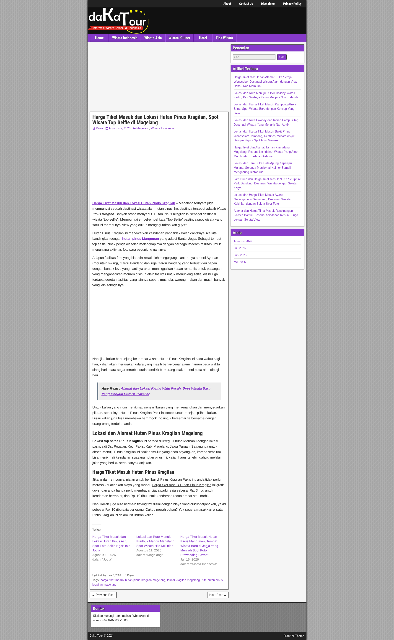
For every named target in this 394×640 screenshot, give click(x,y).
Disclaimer (268, 3)
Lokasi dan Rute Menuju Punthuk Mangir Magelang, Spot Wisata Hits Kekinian (155, 541)
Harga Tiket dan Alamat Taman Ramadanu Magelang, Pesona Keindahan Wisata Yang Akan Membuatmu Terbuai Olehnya (266, 152)
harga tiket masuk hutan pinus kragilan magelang (133, 580)
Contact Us (246, 3)
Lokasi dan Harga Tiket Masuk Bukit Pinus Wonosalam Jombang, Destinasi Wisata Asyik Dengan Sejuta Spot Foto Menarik (264, 136)
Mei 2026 (240, 262)
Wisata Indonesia (124, 38)
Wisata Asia (153, 38)
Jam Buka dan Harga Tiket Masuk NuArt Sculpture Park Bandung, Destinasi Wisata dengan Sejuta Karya (267, 183)
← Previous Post (103, 595)
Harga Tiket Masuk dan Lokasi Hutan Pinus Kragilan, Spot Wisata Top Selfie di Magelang (155, 120)
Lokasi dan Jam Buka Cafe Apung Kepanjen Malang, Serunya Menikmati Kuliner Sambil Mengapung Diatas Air (263, 167)
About (227, 3)
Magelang (142, 128)
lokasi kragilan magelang (183, 580)
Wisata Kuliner (179, 38)
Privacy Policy (292, 3)
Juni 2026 (240, 255)
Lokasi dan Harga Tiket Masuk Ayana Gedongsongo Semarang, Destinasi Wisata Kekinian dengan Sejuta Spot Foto (262, 199)
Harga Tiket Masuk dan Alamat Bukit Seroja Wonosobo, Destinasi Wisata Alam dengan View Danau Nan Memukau (265, 81)
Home (99, 38)
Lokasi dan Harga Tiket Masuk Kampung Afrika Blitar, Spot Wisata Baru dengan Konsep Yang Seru (265, 109)
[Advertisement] (159, 78)
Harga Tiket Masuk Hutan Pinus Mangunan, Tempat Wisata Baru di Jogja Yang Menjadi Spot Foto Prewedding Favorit (199, 546)
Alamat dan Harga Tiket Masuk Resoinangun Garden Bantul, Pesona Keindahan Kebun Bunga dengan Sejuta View (266, 215)
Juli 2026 (240, 248)
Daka (99, 128)
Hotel (203, 38)
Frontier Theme (294, 636)
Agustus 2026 (243, 241)
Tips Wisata (224, 38)
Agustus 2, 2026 (119, 128)
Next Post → (217, 595)
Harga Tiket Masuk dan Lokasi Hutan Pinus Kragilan (133, 203)
